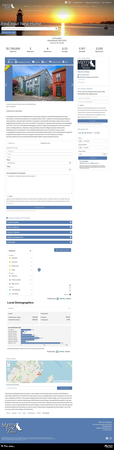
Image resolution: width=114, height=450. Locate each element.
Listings (14, 413)
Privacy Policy (9, 203)
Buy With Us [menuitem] (49, 6)
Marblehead (31, 413)
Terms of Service (31, 210)
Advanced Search (7, 32)
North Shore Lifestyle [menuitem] (79, 6)
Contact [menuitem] (51, 11)
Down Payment (82, 144)
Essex (24, 413)
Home (8, 413)
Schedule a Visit (45, 143)
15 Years (97, 133)
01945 (39, 413)
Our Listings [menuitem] (38, 6)
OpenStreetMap (62, 381)
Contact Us (11, 143)
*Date (8, 160)
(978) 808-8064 (78, 2)
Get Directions (64, 388)
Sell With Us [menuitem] (62, 6)
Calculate (92, 158)
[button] (56, 28)
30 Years (89, 133)
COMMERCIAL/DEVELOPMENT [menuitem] (34, 11)
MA (19, 413)
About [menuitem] (93, 6)
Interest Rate (82, 151)
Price (79, 138)
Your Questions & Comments (16, 173)
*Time (8, 166)
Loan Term (81, 133)
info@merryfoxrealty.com (92, 2)
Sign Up (108, 2)
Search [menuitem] (26, 6)
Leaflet (55, 381)
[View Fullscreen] (8, 369)
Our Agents (81, 82)
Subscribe (93, 121)
